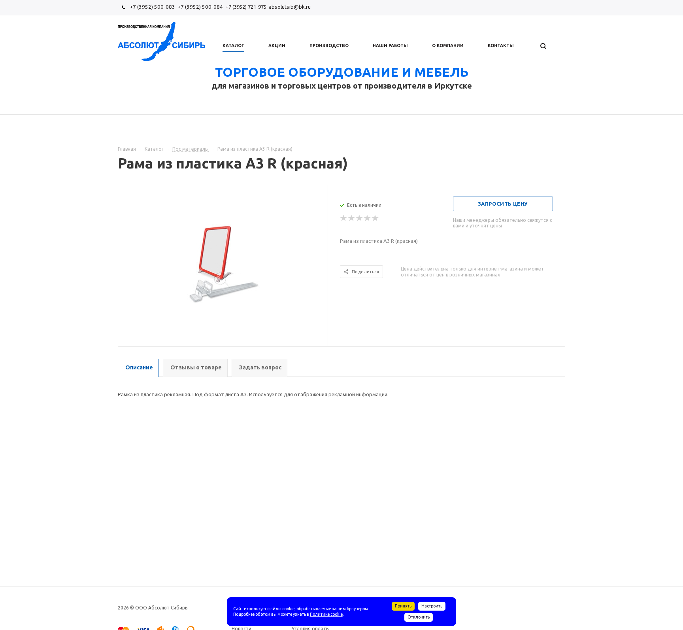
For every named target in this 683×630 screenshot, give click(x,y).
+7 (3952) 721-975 (245, 6)
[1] (344, 218)
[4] (368, 218)
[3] (360, 218)
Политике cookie (326, 614)
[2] (352, 218)
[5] (375, 218)
